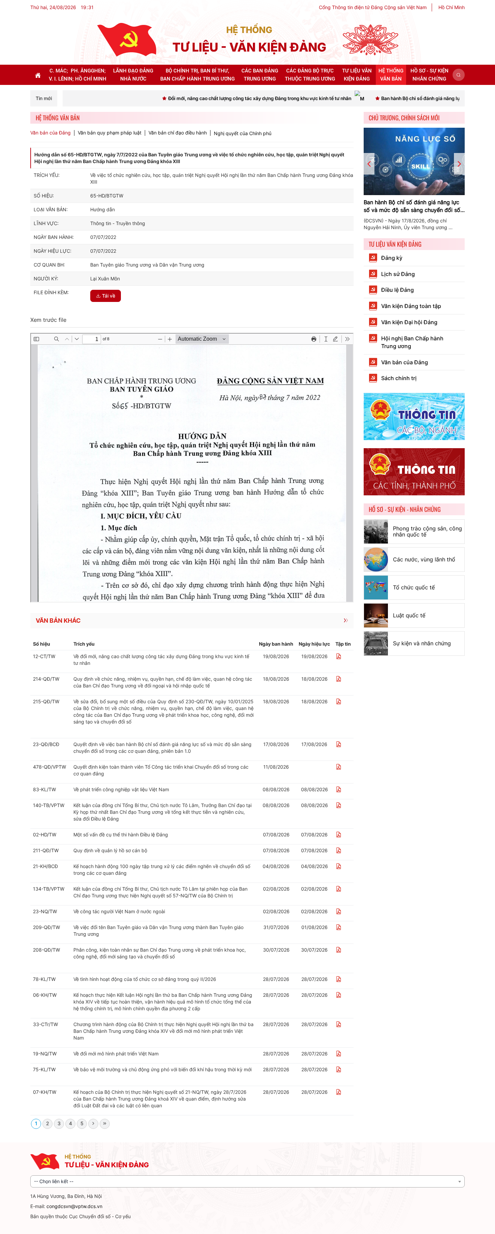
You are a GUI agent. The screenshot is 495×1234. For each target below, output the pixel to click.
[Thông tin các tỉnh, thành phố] (414, 471)
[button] (459, 75)
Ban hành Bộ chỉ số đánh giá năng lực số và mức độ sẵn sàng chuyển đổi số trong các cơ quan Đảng (412, 206)
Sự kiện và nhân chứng (422, 643)
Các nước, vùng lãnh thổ (424, 559)
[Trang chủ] (126, 39)
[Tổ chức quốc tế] (376, 587)
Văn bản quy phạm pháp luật (109, 132)
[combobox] (247, 1181)
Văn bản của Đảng (50, 132)
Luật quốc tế (409, 615)
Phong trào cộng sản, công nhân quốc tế (427, 531)
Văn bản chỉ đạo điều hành (177, 132)
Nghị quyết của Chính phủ (242, 133)
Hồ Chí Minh (451, 7)
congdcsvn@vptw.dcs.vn (74, 1206)
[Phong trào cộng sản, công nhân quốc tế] (376, 532)
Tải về (108, 296)
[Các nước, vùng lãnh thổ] (376, 560)
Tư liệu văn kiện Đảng (395, 244)
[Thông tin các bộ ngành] (414, 416)
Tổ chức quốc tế (414, 587)
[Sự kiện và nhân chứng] (376, 643)
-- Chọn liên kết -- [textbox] (53, 1181)
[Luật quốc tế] (376, 615)
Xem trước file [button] (48, 319)
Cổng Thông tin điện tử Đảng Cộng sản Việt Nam (373, 7)
